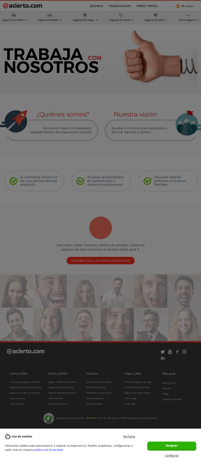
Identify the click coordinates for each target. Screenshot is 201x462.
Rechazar (129, 436)
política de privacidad (48, 450)
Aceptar (172, 445)
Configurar (172, 455)
